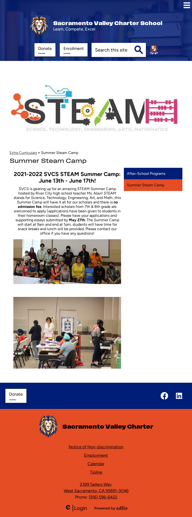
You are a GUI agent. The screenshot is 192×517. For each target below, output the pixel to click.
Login (76, 508)
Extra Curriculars (23, 152)
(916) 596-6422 (103, 497)
